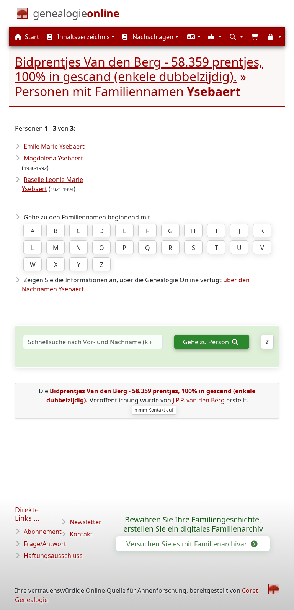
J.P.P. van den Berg (199, 400)
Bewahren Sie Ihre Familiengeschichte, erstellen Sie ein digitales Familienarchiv (193, 524)
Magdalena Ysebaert (53, 158)
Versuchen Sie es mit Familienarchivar (187, 543)
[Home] (273, 589)
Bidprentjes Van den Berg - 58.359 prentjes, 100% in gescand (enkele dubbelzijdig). (139, 69)
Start (31, 37)
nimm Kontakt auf (153, 410)
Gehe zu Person (206, 342)
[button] (193, 37)
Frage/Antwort (45, 544)
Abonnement (43, 531)
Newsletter (85, 522)
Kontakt (81, 534)
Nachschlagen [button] (152, 37)
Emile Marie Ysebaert (54, 146)
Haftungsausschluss (53, 555)
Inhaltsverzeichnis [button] (83, 37)
